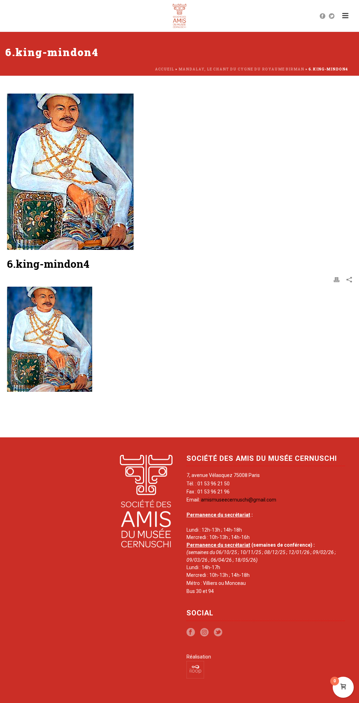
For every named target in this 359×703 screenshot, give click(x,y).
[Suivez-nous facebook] (191, 632)
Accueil (164, 69)
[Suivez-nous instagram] (204, 632)
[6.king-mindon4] (179, 172)
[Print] (336, 279)
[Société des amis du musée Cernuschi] (179, 16)
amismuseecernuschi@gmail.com (238, 500)
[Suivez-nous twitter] (218, 632)
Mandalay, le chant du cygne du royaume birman (241, 69)
